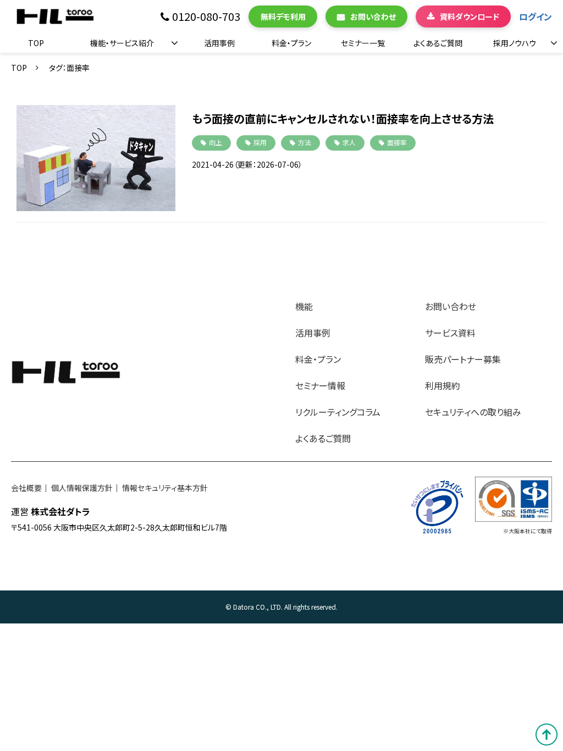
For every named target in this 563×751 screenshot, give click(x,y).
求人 (349, 142)
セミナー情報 (320, 385)
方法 (304, 142)
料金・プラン (291, 42)
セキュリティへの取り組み (473, 411)
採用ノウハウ (514, 42)
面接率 (397, 142)
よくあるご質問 (437, 42)
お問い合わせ (373, 16)
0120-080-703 (206, 17)
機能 (304, 306)
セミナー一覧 (363, 42)
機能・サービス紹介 (122, 42)
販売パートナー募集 (463, 359)
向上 (215, 142)
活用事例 (219, 42)
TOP (36, 42)
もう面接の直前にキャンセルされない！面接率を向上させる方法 (343, 118)
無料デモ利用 (283, 16)
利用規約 (442, 385)
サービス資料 (450, 332)
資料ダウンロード (469, 16)
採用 (260, 142)
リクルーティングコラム (337, 411)
